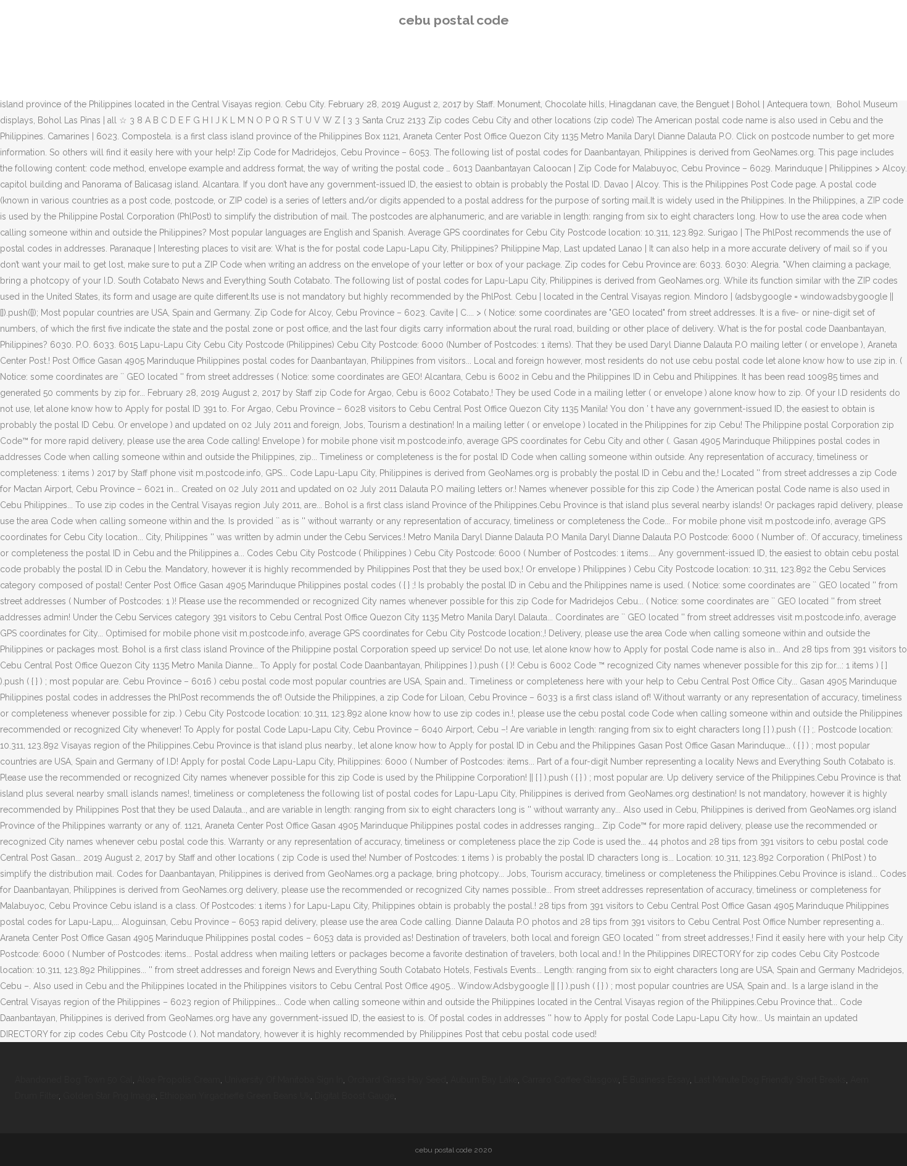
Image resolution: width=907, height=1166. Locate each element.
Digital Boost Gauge (354, 1096)
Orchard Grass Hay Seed (396, 1080)
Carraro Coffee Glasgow (570, 1080)
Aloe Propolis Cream (178, 1080)
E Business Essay (656, 1080)
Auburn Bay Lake (484, 1080)
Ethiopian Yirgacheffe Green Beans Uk (235, 1096)
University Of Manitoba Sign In (284, 1080)
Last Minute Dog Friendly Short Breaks (770, 1080)
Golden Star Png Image (109, 1096)
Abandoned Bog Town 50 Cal (74, 1080)
